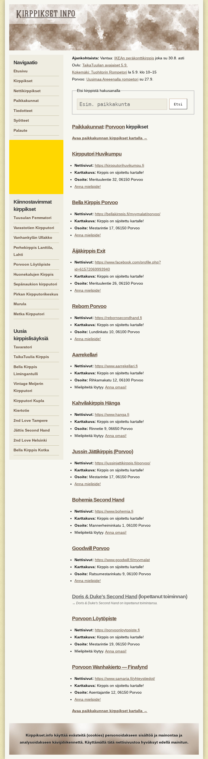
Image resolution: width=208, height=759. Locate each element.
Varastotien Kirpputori (34, 228)
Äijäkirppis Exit (88, 251)
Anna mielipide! (87, 186)
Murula (20, 304)
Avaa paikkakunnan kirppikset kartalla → (109, 138)
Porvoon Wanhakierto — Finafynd (110, 667)
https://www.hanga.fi (112, 414)
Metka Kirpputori (29, 314)
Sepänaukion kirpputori (35, 284)
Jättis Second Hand (32, 430)
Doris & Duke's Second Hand (104, 596)
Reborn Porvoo (89, 306)
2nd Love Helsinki (30, 440)
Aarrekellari (84, 355)
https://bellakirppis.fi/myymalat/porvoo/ (127, 214)
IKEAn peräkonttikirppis (134, 58)
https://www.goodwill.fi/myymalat (122, 560)
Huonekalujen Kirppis (34, 274)
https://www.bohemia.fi (114, 511)
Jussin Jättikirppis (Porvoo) (102, 451)
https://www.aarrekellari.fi (116, 366)
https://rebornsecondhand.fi (118, 318)
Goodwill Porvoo (90, 548)
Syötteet (21, 120)
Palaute (20, 130)
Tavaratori (23, 347)
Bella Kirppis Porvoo (95, 202)
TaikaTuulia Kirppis (31, 357)
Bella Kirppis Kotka (31, 450)
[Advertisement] (37, 167)
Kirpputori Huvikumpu (97, 154)
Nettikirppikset (27, 91)
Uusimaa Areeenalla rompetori (112, 79)
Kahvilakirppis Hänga (96, 403)
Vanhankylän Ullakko (33, 237)
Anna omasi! (115, 387)
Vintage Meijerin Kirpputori (28, 387)
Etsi (178, 104)
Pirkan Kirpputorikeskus (36, 294)
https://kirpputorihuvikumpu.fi (119, 165)
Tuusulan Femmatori (32, 218)
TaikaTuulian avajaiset (101, 65)
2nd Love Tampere (31, 420)
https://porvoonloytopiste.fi (117, 630)
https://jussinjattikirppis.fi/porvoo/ (122, 463)
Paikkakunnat (87, 127)
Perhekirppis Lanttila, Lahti (33, 251)
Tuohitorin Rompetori (109, 72)
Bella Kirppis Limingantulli (26, 370)
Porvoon (115, 127)
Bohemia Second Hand (98, 500)
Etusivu (21, 71)
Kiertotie (21, 410)
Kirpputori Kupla (29, 400)
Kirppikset (23, 81)
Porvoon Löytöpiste (94, 618)
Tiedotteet (23, 110)
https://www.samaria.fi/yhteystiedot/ (125, 678)
